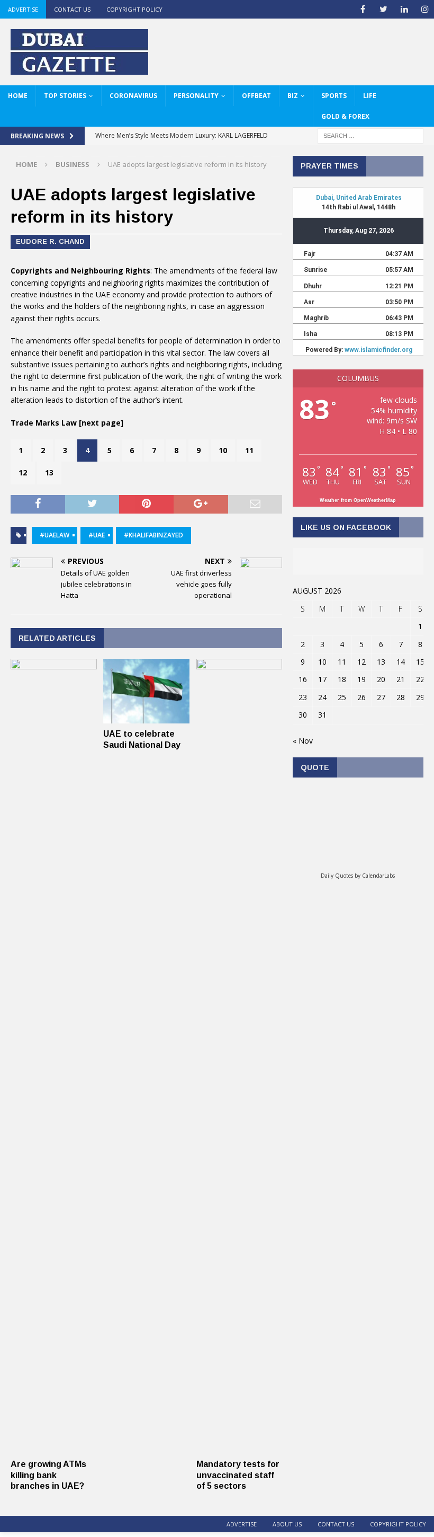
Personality (196, 95)
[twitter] (383, 9)
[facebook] (363, 9)
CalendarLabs (378, 875)
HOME (18, 95)
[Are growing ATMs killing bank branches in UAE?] (54, 1448)
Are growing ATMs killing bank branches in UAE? (48, 1475)
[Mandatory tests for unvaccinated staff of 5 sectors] (239, 1448)
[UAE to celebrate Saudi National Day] (146, 717)
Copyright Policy (134, 9)
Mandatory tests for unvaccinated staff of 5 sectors (237, 1475)
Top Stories (65, 95)
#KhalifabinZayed (153, 535)
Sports (334, 95)
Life (369, 95)
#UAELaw (54, 535)
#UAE (96, 535)
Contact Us (72, 9)
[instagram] (424, 9)
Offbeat (256, 95)
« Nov (303, 741)
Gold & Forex (345, 116)
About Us (287, 1524)
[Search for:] (370, 135)
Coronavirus (133, 95)
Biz (292, 95)
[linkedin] (404, 9)
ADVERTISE (23, 9)
